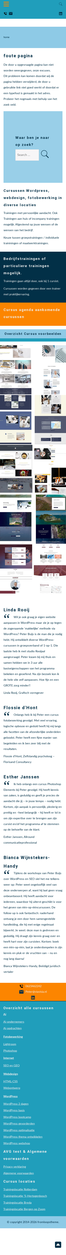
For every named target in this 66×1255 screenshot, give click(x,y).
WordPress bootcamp (17, 1117)
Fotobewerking (13, 1036)
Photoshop (10, 1050)
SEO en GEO (11, 1065)
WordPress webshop (16, 1143)
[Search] (45, 155)
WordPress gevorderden (19, 1123)
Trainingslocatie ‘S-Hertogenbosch (25, 1196)
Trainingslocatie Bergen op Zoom (24, 1209)
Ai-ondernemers (13, 1022)
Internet (8, 1058)
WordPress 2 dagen (16, 1104)
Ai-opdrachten (12, 1028)
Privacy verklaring (14, 1166)
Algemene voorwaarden (18, 1173)
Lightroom (9, 1044)
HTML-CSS (10, 1081)
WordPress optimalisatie (19, 1130)
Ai (4, 1014)
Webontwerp (11, 1088)
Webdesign (10, 1074)
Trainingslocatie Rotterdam (20, 1189)
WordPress (10, 1096)
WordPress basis (14, 1110)
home (6, 37)
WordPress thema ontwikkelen (22, 1137)
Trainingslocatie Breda (17, 1202)
